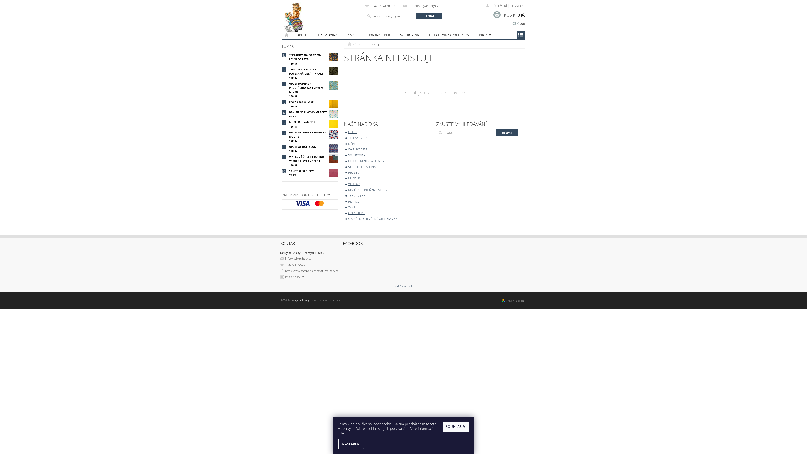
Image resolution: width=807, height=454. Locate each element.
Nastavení (351, 444)
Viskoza (354, 184)
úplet (301, 35)
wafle (352, 207)
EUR (522, 24)
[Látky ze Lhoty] (294, 17)
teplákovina (326, 35)
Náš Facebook (403, 286)
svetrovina (409, 35)
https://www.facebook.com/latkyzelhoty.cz (311, 271)
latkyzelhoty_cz (294, 277)
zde (341, 433)
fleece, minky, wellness (449, 35)
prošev (485, 35)
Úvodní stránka (287, 34)
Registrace (518, 6)
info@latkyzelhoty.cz (298, 258)
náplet (353, 35)
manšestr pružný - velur (367, 190)
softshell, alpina (362, 167)
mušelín (354, 178)
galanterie (356, 213)
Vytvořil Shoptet (515, 300)
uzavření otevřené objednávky (372, 219)
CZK (515, 23)
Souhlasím (456, 426)
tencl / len (357, 196)
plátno (353, 201)
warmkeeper (379, 35)
